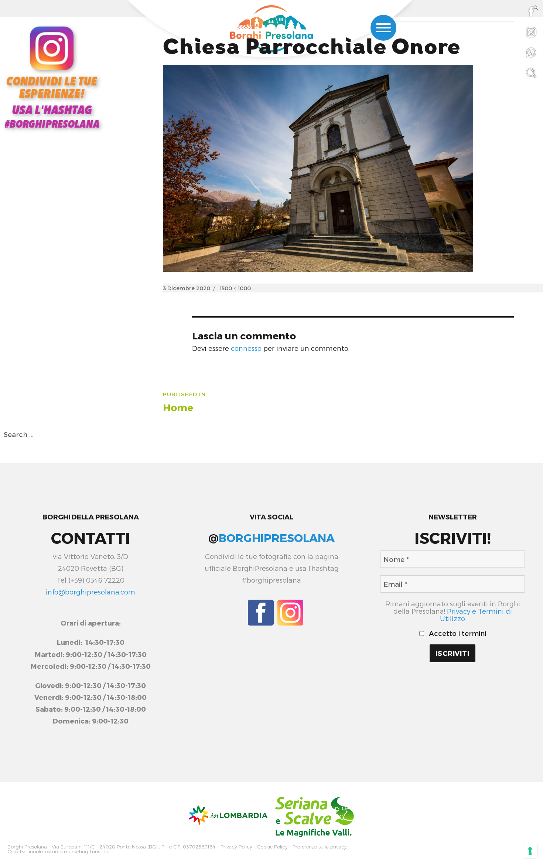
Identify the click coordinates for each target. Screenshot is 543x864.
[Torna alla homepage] (271, 30)
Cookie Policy (272, 846)
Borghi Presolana (27, 846)
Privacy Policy (236, 846)
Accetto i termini (456, 633)
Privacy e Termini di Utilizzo (476, 615)
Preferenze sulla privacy (320, 846)
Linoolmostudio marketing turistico (68, 851)
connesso (246, 348)
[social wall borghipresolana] (51, 76)
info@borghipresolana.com (90, 592)
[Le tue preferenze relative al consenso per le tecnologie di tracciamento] (530, 851)
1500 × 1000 (235, 288)
